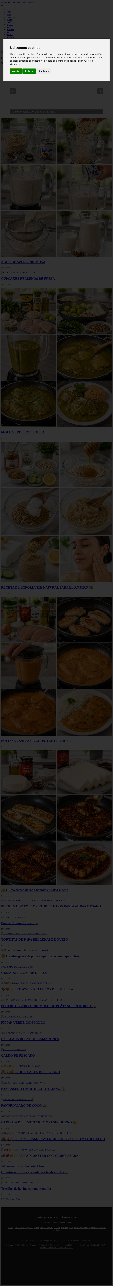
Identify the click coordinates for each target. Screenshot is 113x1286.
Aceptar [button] (16, 71)
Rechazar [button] (29, 71)
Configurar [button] (43, 71)
